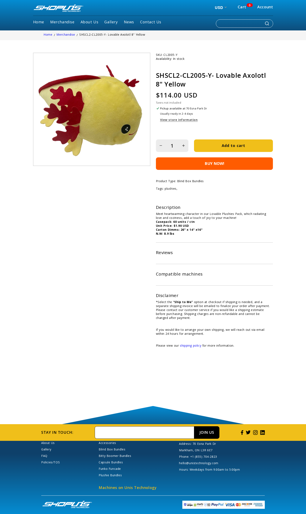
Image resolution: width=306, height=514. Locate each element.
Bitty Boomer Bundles (115, 456)
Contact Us (150, 21)
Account (265, 6)
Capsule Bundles (111, 462)
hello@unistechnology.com (198, 463)
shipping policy (190, 345)
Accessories (107, 443)
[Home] (58, 9)
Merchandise (62, 21)
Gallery (111, 21)
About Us (89, 21)
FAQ (44, 456)
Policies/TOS (50, 462)
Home (38, 21)
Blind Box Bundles (112, 449)
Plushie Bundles (110, 475)
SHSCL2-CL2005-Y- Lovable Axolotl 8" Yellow (112, 34)
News (129, 21)
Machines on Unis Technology (128, 487)
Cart (242, 6)
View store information (179, 120)
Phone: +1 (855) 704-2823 (198, 457)
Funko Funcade (110, 469)
